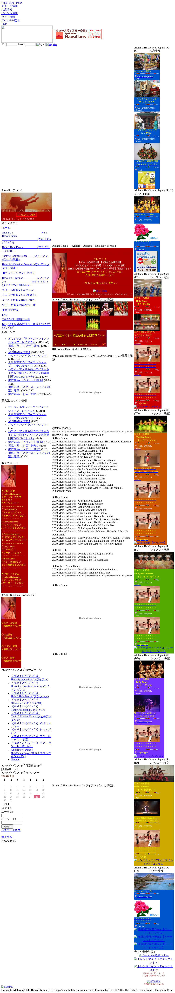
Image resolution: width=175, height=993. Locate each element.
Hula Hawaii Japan (11, 2)
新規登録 (6, 836)
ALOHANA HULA (19, 352)
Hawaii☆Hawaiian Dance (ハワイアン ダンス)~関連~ (25, 266)
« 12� (6, 804)
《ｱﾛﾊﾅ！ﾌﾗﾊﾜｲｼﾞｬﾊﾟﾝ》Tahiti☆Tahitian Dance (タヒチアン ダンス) (31, 716)
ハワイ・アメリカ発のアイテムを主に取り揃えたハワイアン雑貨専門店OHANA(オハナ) (28, 373)
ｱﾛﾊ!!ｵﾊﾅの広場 (10, 20)
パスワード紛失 (11, 830)
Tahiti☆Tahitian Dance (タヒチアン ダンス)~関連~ (25, 257)
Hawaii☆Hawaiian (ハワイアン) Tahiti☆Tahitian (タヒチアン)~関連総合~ (26, 281)
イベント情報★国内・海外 (18, 300)
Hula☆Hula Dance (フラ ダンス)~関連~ (26, 249)
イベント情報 (9, 13)
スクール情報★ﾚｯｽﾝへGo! (18, 290)
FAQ (5, 314)
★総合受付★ (10, 310)
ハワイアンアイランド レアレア (27, 355)
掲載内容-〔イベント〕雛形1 (25, 380)
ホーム (6, 227)
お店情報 (6, 9)
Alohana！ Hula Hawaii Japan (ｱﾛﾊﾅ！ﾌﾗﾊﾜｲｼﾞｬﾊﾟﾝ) (26, 237)
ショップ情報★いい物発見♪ (19, 295)
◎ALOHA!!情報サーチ (16, 319)
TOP (4, 23)
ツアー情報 (8, 16)
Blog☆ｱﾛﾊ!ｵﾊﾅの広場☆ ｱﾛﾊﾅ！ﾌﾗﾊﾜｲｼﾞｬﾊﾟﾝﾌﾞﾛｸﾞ (26, 326)
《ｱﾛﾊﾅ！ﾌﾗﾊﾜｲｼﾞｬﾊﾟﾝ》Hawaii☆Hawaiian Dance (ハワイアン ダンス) (30, 686)
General (15, 759)
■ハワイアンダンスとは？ (19, 273)
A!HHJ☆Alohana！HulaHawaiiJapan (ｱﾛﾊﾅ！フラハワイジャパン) (31, 753)
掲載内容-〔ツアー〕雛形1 (24, 345)
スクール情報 (9, 6)
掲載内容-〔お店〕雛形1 (23, 394)
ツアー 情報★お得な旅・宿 (19, 305)
